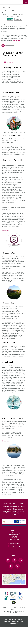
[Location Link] (14, 583)
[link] (6, 593)
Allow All (11, 19)
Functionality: (5, 14)
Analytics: (10, 16)
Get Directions (14, 543)
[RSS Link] (17, 566)
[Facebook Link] (14, 560)
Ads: (17, 16)
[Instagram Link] (8, 560)
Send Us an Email (15, 546)
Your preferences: (18, 14)
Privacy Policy (17, 40)
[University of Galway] (7, 46)
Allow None (18, 19)
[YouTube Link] (20, 560)
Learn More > (6, 230)
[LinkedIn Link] (11, 566)
